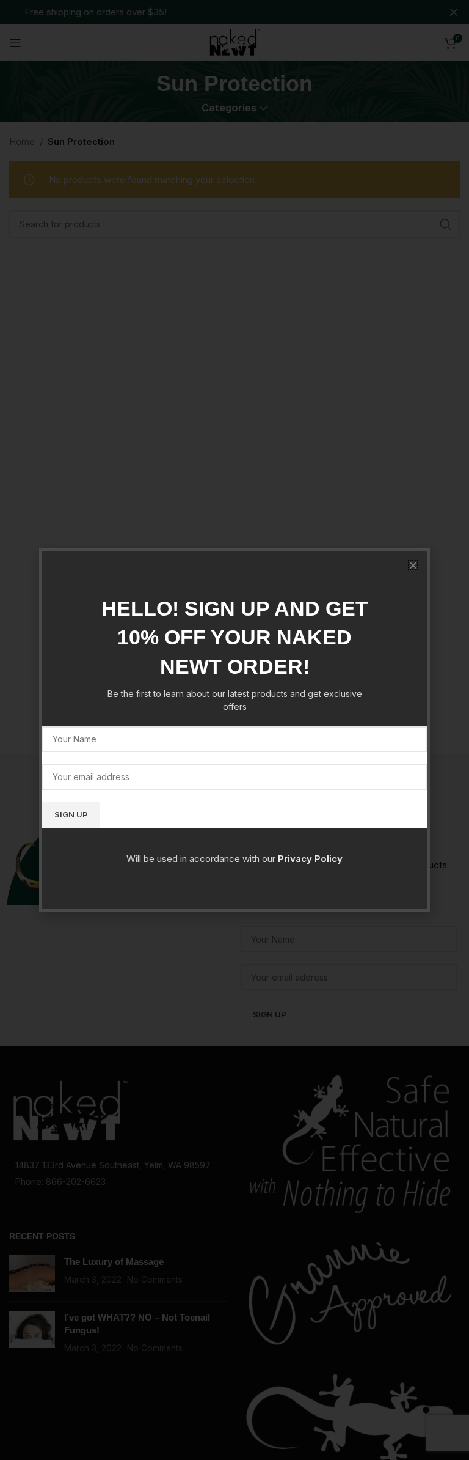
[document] (234, 730)
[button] (413, 565)
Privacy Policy (310, 859)
